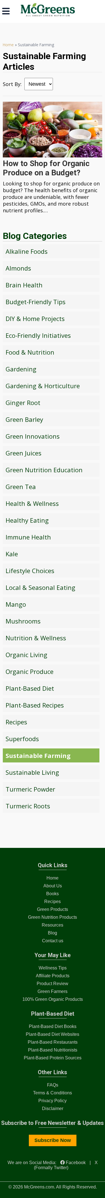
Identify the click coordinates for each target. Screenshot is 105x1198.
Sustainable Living (32, 772)
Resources (52, 925)
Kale (12, 554)
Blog (52, 933)
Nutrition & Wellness (36, 638)
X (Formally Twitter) (66, 1165)
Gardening (21, 369)
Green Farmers (52, 991)
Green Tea (21, 486)
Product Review (52, 983)
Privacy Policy (52, 1100)
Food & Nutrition (30, 352)
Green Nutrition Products (52, 917)
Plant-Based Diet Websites (52, 1034)
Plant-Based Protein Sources (52, 1057)
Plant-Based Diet (30, 688)
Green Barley (24, 419)
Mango (16, 604)
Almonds (18, 268)
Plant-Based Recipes (35, 705)
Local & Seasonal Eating (40, 587)
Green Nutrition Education (44, 470)
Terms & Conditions (52, 1092)
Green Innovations (33, 436)
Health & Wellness (32, 503)
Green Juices (23, 453)
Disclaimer (52, 1108)
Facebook (75, 1162)
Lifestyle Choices (30, 570)
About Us (52, 885)
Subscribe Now (52, 1140)
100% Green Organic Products (52, 999)
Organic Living (26, 654)
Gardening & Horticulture (43, 386)
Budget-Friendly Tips (36, 301)
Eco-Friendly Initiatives (38, 335)
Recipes (16, 722)
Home (8, 44)
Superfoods (22, 738)
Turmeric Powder (30, 789)
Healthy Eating (27, 520)
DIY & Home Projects (35, 318)
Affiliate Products (52, 975)
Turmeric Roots (28, 806)
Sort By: (12, 84)
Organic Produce (29, 671)
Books (52, 893)
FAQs (52, 1085)
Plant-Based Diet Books (52, 1026)
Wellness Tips (53, 968)
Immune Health (28, 537)
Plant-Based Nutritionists (52, 1050)
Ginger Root (23, 402)
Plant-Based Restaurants (53, 1042)
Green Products (52, 909)
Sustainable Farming (38, 755)
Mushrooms (23, 621)
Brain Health (24, 285)
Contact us (52, 940)
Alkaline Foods (27, 251)
